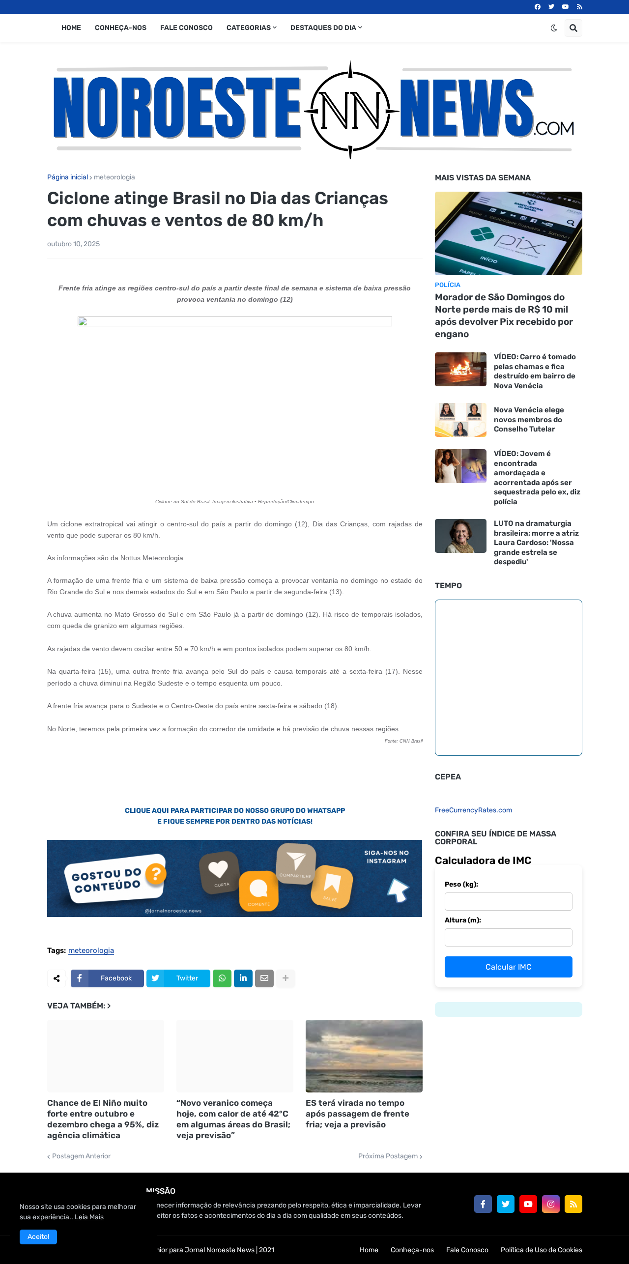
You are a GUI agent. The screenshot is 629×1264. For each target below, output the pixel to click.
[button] (554, 28)
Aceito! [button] (38, 1237)
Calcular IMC (509, 967)
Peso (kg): (461, 884)
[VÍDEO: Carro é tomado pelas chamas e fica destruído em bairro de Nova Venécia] (460, 369)
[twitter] (551, 7)
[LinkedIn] (243, 978)
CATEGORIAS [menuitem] (249, 28)
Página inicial (67, 177)
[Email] (264, 978)
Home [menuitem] (71, 28)
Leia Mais (89, 1217)
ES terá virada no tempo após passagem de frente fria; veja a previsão (357, 1113)
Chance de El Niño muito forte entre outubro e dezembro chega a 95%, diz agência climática (103, 1119)
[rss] (579, 7)
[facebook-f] (483, 1204)
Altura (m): (463, 920)
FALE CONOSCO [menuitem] (186, 28)
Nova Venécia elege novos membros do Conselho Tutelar (529, 419)
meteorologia (114, 177)
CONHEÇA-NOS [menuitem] (120, 28)
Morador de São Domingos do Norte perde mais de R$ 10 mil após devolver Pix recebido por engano (504, 315)
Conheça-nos (412, 1250)
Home (369, 1250)
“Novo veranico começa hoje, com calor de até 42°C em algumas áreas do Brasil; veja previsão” (233, 1119)
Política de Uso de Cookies (541, 1250)
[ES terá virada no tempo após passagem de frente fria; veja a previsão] (364, 1056)
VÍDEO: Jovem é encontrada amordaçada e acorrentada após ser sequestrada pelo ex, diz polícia (537, 477)
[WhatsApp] (222, 978)
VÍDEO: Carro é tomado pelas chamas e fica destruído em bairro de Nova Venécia (535, 371)
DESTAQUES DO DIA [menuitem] (323, 28)
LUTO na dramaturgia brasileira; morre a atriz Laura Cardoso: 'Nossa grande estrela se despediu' (536, 542)
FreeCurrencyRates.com (473, 810)
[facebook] (538, 7)
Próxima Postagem (388, 1156)
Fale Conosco (467, 1250)
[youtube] (565, 7)
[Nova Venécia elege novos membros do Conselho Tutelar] (460, 420)
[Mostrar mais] (285, 978)
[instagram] (551, 1204)
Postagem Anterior (81, 1156)
